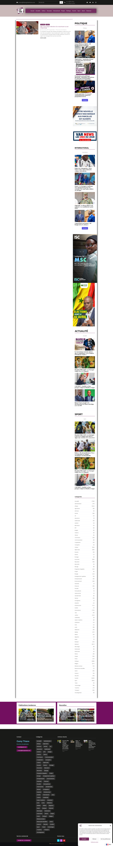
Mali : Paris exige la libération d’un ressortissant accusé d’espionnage (54, 27)
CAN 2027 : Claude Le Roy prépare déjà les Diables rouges (85, 387)
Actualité (38, 11)
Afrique (47, 24)
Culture (43, 11)
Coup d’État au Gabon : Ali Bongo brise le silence (83, 44)
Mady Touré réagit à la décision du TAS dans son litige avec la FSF (84, 404)
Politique (68, 11)
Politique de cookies (94, 842)
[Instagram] (95, 2)
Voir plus (85, 100)
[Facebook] (87, 2)
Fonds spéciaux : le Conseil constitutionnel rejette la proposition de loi (83, 95)
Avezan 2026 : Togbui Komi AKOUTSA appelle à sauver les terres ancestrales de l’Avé (86, 715)
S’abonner (88, 11)
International (56, 11)
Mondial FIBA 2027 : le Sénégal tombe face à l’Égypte (84, 370)
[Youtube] (90, 2)
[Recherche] (61, 2)
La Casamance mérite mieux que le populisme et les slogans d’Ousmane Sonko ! (84, 353)
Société (74, 11)
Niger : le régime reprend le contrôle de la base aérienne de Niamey (44, 716)
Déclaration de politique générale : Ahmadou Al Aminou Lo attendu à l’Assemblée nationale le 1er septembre (84, 78)
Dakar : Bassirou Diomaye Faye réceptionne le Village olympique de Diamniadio (85, 454)
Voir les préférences (105, 839)
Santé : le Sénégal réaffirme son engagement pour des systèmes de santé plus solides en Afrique (84, 188)
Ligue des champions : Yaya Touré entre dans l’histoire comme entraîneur (83, 170)
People (63, 11)
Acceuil (32, 11)
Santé (83, 11)
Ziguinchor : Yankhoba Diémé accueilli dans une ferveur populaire (84, 61)
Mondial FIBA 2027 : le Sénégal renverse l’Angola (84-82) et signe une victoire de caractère (85, 436)
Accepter (84, 839)
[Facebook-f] (58, 840)
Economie (49, 11)
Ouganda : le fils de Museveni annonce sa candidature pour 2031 (84, 207)
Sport (79, 11)
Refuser (94, 839)
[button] (110, 825)
